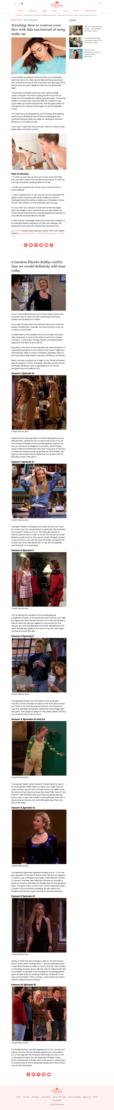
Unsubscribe (57, 1100)
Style (25, 20)
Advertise (26, 1097)
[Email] (46, 245)
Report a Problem (74, 1097)
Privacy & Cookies (59, 1097)
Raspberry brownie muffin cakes (45, 15)
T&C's (95, 1097)
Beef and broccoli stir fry (88, 15)
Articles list (33, 20)
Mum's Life (16, 20)
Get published (28, 15)
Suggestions (87, 1097)
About (18, 1097)
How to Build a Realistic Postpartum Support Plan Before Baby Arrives (93, 40)
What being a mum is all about (68, 15)
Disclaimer (35, 1097)
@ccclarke (16, 231)
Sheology (60, 1104)
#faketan (32, 233)
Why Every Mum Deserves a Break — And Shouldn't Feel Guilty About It (93, 29)
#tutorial (23, 233)
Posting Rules (46, 1097)
